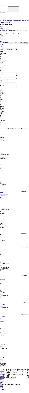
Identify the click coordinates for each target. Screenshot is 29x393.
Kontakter (5, 380)
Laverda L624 (2, 165)
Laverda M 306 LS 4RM (3, 278)
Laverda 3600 (2, 357)
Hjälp (2, 380)
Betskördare (15, 20)
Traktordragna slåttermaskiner (25, 20)
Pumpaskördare (19, 20)
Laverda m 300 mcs (3, 179)
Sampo (9, 22)
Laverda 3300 (2, 249)
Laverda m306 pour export (4, 263)
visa (0, 122)
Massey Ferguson (2, 22)
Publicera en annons (2, 158)
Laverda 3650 (1, 372)
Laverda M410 (2, 371)
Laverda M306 (2, 208)
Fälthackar (12, 20)
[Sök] (13, 9)
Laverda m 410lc (2, 378)
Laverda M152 (2, 292)
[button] (14, 16)
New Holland (6, 22)
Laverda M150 (2, 316)
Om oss (1, 380)
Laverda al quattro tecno (4, 194)
